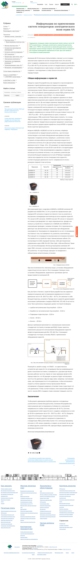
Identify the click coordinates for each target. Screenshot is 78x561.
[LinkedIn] (37, 453)
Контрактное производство (49, 8)
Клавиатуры (19, 12)
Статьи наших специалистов (11, 71)
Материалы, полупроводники (13, 67)
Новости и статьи (28, 14)
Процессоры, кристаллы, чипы (14, 56)
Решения (51, 4)
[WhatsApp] (35, 453)
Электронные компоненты (12, 59)
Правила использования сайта (45, 552)
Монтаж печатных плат (33, 8)
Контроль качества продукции (14, 52)
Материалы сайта (59, 552)
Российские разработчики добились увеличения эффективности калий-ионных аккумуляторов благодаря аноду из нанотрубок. (42, 459)
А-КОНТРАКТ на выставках (13, 77)
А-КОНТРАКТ (19, 14)
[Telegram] (33, 453)
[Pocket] (39, 453)
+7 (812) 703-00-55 (16, 2)
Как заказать (6, 486)
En (76, 4)
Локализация (36, 10)
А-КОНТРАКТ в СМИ (9, 80)
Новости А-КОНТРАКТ (10, 75)
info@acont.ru (33, 2)
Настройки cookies (41, 554)
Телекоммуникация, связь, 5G (13, 65)
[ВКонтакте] (31, 453)
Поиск (67, 552)
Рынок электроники (9, 82)
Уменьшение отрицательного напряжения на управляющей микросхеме (67, 461)
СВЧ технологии (9, 54)
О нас (46, 4)
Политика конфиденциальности (11, 552)
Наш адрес (17, 546)
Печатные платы (20, 8)
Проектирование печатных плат (15, 42)
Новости (57, 4)
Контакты (65, 4)
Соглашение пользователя (28, 552)
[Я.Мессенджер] (29, 453)
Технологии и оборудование (61, 10)
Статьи (5, 26)
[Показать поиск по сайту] (72, 4)
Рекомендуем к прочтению (11, 31)
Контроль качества (46, 10)
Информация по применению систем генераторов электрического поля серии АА (54, 14)
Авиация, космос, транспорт (23, 10)
